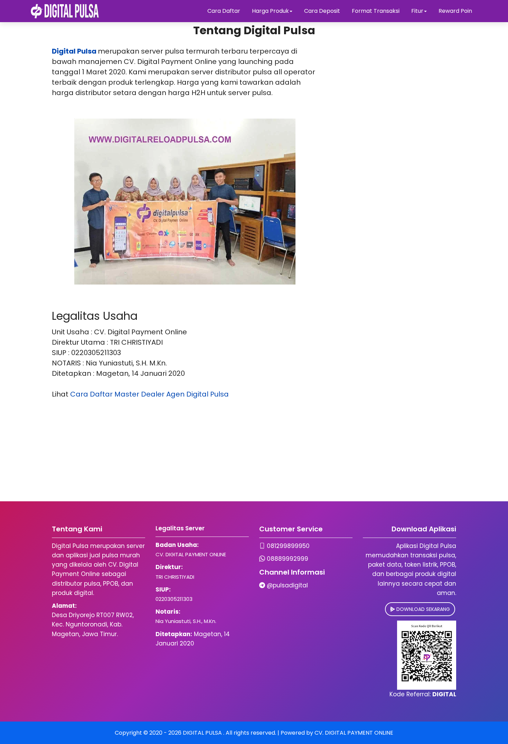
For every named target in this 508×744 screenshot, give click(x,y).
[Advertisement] (207, 452)
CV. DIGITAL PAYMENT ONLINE (353, 733)
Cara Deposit (322, 11)
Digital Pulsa (74, 51)
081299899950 (288, 546)
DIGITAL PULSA (203, 733)
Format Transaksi (375, 11)
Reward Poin (455, 11)
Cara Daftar (223, 11)
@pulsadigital (287, 585)
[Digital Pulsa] (65, 11)
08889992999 (287, 559)
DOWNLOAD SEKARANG (422, 609)
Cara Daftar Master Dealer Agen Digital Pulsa (149, 394)
